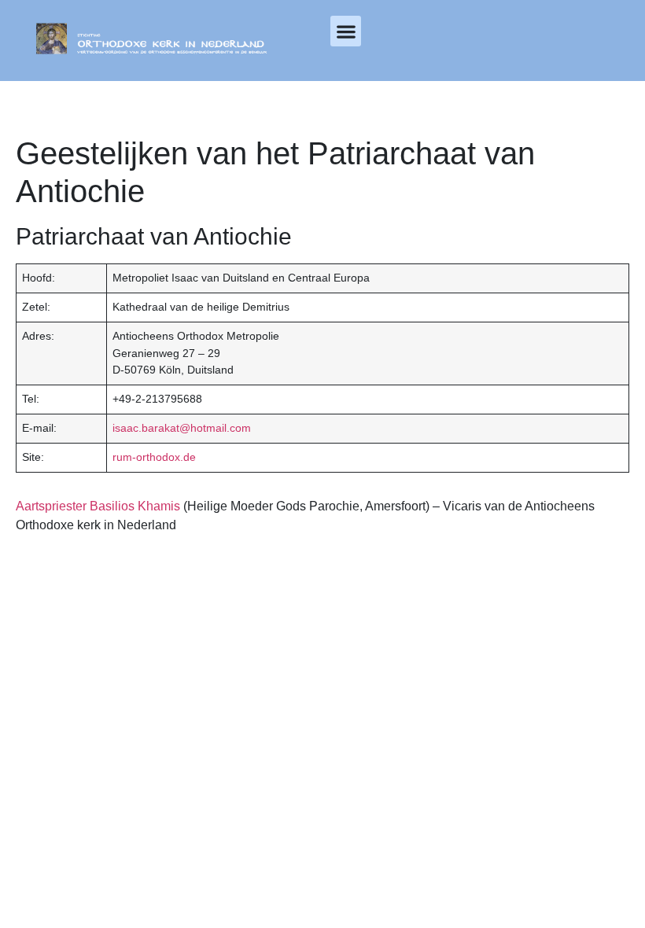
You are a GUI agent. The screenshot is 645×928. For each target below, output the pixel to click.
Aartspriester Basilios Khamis (98, 506)
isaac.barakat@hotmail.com (181, 428)
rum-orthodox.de (154, 457)
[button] (345, 31)
